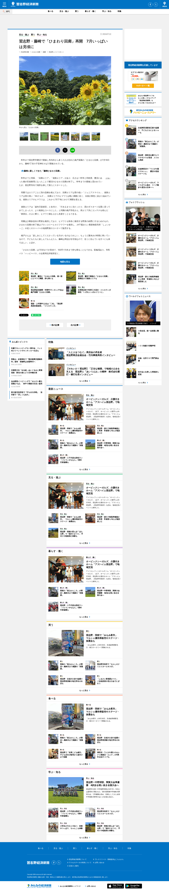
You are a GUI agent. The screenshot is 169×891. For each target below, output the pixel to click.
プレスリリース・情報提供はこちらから (109, 859)
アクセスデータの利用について (80, 862)
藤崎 (44, 52)
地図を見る (65, 261)
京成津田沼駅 (25, 52)
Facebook (150, 4)
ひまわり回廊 (36, 52)
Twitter (156, 4)
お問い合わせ (99, 862)
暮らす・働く (90, 11)
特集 (119, 11)
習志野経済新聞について (78, 859)
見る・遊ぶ (64, 11)
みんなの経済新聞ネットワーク (39, 886)
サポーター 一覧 (143, 86)
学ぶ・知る (106, 11)
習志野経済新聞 (24, 4)
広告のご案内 (74, 866)
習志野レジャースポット (56, 52)
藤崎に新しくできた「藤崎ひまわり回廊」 (42, 171)
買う (77, 11)
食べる (50, 11)
